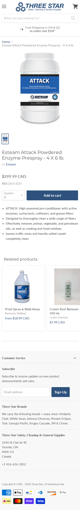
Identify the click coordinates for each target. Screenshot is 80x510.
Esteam (11, 164)
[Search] (73, 18)
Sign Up (61, 392)
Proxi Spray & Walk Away (22, 309)
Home (6, 41)
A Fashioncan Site (54, 484)
